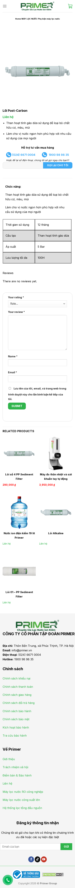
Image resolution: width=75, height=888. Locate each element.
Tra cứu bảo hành (15, 735)
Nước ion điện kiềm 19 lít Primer (19, 535)
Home (18, 19)
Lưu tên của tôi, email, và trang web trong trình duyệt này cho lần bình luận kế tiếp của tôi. (37, 394)
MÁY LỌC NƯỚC (29, 19)
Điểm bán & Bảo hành (17, 775)
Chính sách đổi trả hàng (19, 703)
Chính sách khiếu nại (16, 678)
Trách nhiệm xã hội (15, 767)
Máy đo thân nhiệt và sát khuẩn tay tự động (56, 476)
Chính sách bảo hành (17, 711)
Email (12, 372)
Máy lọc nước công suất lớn (21, 800)
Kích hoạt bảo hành (16, 727)
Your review (16, 311)
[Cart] (70, 6)
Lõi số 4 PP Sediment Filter (19, 476)
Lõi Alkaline (55, 533)
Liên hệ (8, 117)
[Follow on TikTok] (37, 859)
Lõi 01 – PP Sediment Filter (19, 594)
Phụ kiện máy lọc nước (49, 19)
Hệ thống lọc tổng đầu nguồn (22, 808)
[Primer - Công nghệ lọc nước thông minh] (37, 6)
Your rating (16, 297)
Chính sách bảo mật (16, 719)
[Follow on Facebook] (31, 859)
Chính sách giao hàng (17, 695)
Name (12, 356)
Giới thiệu (9, 759)
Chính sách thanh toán (18, 686)
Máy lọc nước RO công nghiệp (23, 791)
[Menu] (5, 6)
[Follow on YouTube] (44, 859)
